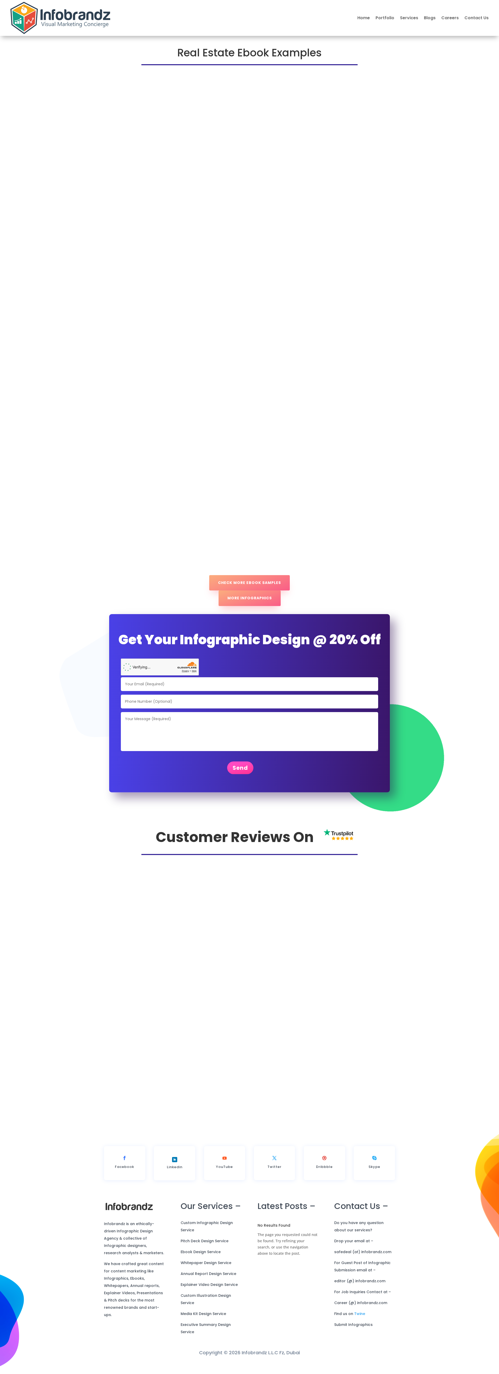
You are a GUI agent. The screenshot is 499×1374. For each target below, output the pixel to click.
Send (240, 768)
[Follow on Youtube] (224, 1158)
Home (363, 18)
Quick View (119, 187)
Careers (450, 18)
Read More (313, 1097)
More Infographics (249, 598)
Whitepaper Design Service (206, 1262)
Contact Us (476, 18)
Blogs (430, 18)
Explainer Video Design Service (209, 1284)
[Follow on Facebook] (124, 1158)
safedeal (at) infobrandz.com (362, 1251)
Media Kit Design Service (203, 1313)
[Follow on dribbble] (324, 1158)
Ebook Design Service (201, 1251)
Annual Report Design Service (208, 1273)
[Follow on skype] (374, 1158)
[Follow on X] (274, 1158)
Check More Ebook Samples (249, 582)
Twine (359, 1313)
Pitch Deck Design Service (204, 1241)
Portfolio (385, 18)
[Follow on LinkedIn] (174, 1159)
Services (409, 18)
